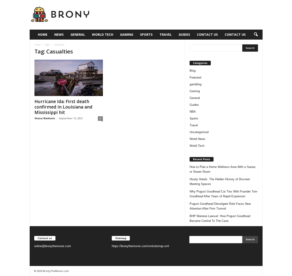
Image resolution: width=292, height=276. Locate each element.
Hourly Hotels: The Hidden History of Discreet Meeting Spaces (220, 181)
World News (197, 139)
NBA (193, 111)
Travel (165, 34)
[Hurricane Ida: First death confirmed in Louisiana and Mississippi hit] (68, 78)
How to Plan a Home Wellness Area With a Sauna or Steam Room (222, 169)
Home (42, 34)
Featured (195, 77)
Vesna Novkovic (44, 118)
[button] (256, 35)
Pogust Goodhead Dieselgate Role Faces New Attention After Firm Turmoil (220, 206)
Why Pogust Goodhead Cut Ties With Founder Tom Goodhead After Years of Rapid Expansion (223, 194)
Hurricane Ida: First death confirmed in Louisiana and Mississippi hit (63, 107)
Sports (146, 34)
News (59, 34)
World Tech (102, 34)
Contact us (207, 34)
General (77, 34)
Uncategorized (199, 132)
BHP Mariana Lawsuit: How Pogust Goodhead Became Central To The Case (220, 218)
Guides (184, 34)
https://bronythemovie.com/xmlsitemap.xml (140, 246)
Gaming (126, 34)
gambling (195, 84)
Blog (193, 70)
